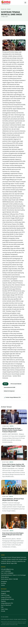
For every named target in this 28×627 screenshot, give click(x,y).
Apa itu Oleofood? (6, 605)
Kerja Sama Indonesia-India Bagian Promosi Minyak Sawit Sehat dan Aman (13, 534)
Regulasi (3, 601)
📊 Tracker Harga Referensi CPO (12, 397)
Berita (5, 383)
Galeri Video (4, 609)
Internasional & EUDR (9, 387)
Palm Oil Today (5, 595)
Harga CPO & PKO (6, 597)
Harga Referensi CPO (7, 603)
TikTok (3, 585)
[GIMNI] (6, 2)
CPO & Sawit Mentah (15, 383)
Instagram (4, 581)
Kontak (3, 611)
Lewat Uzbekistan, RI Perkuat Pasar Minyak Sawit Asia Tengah (13, 499)
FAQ (2, 607)
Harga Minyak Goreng (7, 599)
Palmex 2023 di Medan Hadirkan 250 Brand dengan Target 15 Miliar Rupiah (13, 465)
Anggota (3, 593)
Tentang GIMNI (5, 591)
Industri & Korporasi (9, 391)
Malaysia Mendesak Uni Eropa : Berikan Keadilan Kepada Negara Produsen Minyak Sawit (12, 430)
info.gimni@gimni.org (7, 569)
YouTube (3, 583)
